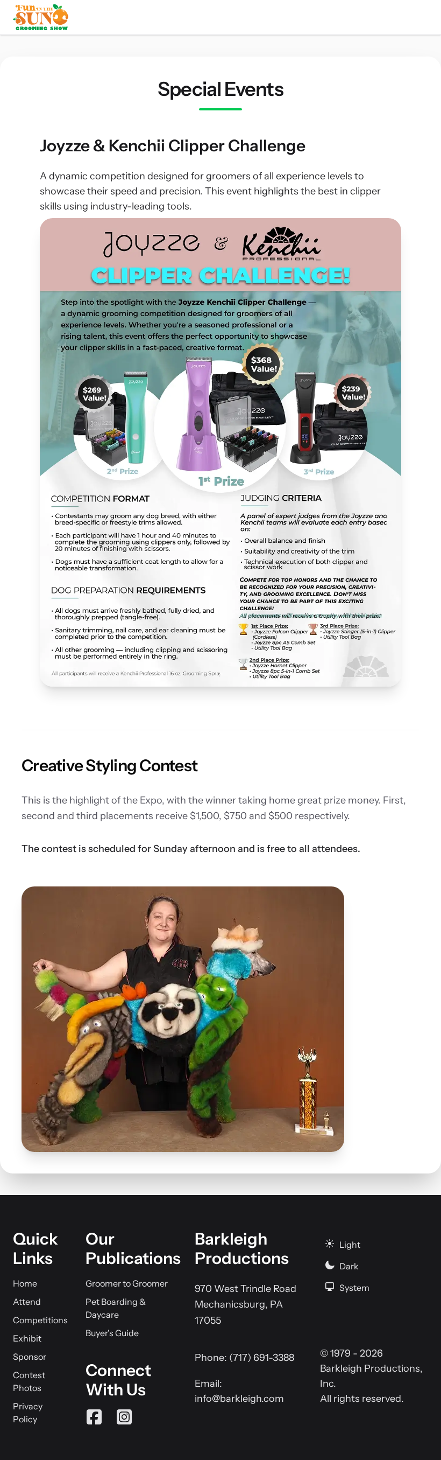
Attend (27, 1301)
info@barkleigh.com (239, 1399)
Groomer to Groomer (127, 1283)
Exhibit (27, 1338)
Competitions (40, 1320)
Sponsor (29, 1356)
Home (25, 1283)
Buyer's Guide (112, 1333)
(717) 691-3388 (261, 1358)
